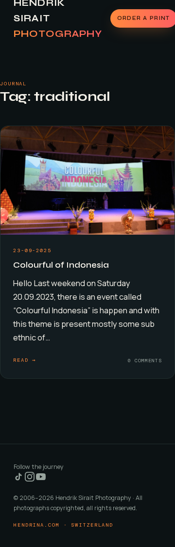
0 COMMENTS (145, 360)
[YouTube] (41, 479)
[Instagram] (30, 479)
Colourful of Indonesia (61, 265)
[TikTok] (19, 479)
